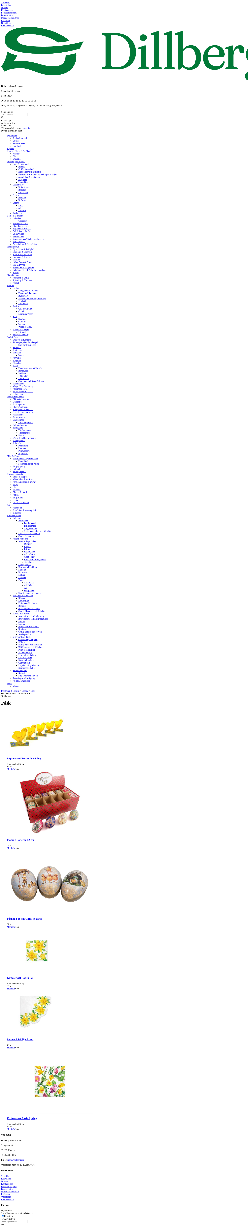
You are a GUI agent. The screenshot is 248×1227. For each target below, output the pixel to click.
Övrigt (16, 500)
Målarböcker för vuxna (28, 464)
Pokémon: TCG (20, 389)
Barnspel (17, 352)
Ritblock (16, 469)
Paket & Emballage (21, 681)
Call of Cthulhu (25, 309)
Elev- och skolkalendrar (29, 533)
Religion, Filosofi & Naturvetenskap (29, 270)
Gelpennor (17, 402)
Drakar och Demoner (28, 293)
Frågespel (17, 360)
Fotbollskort (18, 394)
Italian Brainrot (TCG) (23, 391)
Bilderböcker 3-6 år (21, 226)
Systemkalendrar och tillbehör (37, 531)
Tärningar (22, 332)
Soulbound (23, 303)
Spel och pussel (20, 138)
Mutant (21, 324)
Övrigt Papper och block (29, 593)
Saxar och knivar (26, 660)
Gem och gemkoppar (27, 639)
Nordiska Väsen (25, 314)
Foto (9, 505)
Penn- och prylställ (26, 650)
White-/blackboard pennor (24, 438)
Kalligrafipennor (20, 425)
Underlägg (23, 182)
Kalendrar (17, 518)
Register (22, 629)
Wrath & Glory (25, 327)
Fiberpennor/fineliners (23, 409)
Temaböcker (29, 562)
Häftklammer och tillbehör (30, 647)
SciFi (15, 316)
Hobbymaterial (19, 471)
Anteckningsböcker (27, 541)
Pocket (16, 283)
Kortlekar (17, 347)
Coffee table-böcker (27, 169)
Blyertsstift (23, 453)
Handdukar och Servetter (29, 172)
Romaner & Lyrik (21, 277)
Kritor (21, 435)
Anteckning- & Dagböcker (25, 244)
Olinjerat (28, 544)
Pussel (15, 365)
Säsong (16, 203)
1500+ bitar (23, 378)
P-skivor (22, 197)
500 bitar (22, 373)
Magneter (22, 179)
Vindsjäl (22, 301)
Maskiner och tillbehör (23, 595)
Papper (21, 580)
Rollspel (10, 285)
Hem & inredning (21, 164)
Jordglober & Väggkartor (29, 177)
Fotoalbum (17, 507)
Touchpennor (19, 440)
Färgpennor (18, 427)
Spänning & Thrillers (22, 280)
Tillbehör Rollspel (21, 329)
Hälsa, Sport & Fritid (22, 262)
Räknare (22, 598)
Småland (17, 159)
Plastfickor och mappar (28, 626)
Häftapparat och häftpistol (30, 644)
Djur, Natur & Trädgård (23, 249)
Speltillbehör (18, 383)
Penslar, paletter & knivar (24, 482)
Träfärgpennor (24, 430)
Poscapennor (18, 414)
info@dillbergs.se (16, 1160)
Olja (15, 487)
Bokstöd (22, 190)
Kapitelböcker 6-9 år (22, 228)
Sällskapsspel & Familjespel (25, 342)
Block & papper (20, 476)
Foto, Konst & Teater (22, 254)
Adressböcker (30, 554)
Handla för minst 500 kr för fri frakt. (17, 694)
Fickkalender (30, 526)
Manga (16, 686)
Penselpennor (19, 417)
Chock (21, 311)
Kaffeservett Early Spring (22, 1118)
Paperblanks (29, 551)
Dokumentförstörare (27, 603)
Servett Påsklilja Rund (20, 1039)
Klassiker (17, 363)
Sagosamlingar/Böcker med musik (28, 239)
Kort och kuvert (20, 670)
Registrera (8, 1216)
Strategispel (18, 350)
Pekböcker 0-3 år (20, 223)
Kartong (22, 569)
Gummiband (24, 663)
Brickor (21, 166)
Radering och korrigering (24, 678)
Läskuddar (23, 192)
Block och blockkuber (28, 567)
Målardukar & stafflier (23, 479)
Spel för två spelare (27, 345)
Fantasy (16, 288)
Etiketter (22, 577)
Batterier (22, 606)
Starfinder (22, 319)
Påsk (20, 205)
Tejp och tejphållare (27, 655)
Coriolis (22, 321)
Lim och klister (25, 657)
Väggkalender (30, 528)
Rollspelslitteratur (20, 334)
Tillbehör (17, 443)
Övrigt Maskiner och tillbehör (31, 611)
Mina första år (19, 241)
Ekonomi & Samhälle (22, 252)
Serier (9, 683)
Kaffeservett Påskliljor (20, 977)
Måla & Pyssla (13, 456)
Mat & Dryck (19, 265)
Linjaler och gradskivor (28, 665)
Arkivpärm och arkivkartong (31, 616)
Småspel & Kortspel (22, 340)
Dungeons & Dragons (28, 290)
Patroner (22, 448)
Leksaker (17, 218)
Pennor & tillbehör (15, 396)
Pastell (16, 495)
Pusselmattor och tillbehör (30, 368)
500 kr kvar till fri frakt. (11, 130)
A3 (25, 588)
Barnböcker (18, 146)
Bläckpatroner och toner (29, 608)
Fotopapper (29, 590)
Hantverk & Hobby (21, 257)
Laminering (23, 601)
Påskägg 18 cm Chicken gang (24, 918)
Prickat (27, 549)
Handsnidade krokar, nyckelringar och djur (37, 174)
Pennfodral (23, 445)
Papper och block (20, 538)
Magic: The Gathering (23, 386)
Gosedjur (22, 221)
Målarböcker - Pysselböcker (25, 458)
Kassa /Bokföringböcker (35, 559)
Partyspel (17, 358)
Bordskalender (30, 523)
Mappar (21, 624)
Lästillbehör (18, 184)
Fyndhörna (12, 135)
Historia (16, 259)
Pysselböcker (24, 461)
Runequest (23, 296)
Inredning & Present (16, 161)
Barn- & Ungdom (15, 215)
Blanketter (23, 572)
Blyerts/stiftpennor (21, 407)
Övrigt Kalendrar (26, 536)
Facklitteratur (13, 246)
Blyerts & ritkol (20, 492)
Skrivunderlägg (25, 652)
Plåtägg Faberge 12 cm (20, 839)
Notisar (21, 575)
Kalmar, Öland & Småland (19, 151)
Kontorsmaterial (20, 143)
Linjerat (27, 546)
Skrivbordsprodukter (22, 637)
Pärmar (21, 621)
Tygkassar (17, 213)
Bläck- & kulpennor (22, 399)
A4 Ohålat (29, 582)
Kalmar (16, 153)
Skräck (16, 306)
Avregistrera (9, 1219)
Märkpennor (18, 420)
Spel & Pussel (13, 337)
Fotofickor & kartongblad (24, 510)
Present (16, 195)
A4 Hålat (28, 585)
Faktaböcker (18, 236)
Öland (15, 156)
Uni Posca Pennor (21, 502)
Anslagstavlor (24, 634)
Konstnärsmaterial (15, 474)
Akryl (15, 484)
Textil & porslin (25, 422)
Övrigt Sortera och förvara (30, 632)
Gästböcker (29, 557)
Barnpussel (23, 371)
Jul (19, 208)
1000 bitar (23, 376)
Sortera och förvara (21, 613)
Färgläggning (19, 466)
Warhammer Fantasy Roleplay (32, 298)
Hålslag (21, 642)
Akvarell (17, 489)
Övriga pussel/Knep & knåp (31, 381)
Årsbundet (23, 520)
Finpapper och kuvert (28, 675)
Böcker (16, 141)
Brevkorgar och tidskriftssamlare (33, 619)
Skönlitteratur (13, 275)
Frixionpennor (19, 404)
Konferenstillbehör (26, 668)
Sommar (22, 210)
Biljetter (10, 148)
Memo (21, 355)
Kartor (16, 272)
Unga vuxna (18, 234)
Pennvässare (24, 451)
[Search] (2, 118)
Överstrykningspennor (23, 412)
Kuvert (21, 673)
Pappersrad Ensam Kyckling (24, 758)
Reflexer (22, 200)
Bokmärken (23, 187)
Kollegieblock (24, 564)
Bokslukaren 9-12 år (22, 231)
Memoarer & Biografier (23, 267)
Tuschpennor (24, 433)
